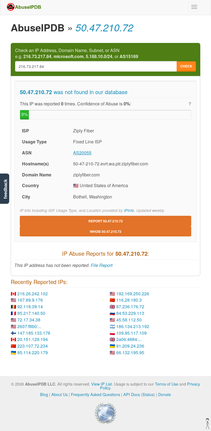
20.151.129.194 (32, 339)
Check (186, 66)
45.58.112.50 (129, 320)
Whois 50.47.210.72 (105, 231)
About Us (59, 394)
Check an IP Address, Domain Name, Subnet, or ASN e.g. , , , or (76, 53)
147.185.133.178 (33, 333)
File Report (101, 265)
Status (148, 394)
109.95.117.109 (131, 333)
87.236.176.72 (130, 306)
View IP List (101, 384)
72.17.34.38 (28, 320)
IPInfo (129, 210)
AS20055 (82, 152)
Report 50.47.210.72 (105, 221)
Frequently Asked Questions (95, 394)
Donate (164, 394)
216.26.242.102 (32, 293)
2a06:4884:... (128, 339)
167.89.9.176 (30, 300)
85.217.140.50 (31, 313)
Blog (44, 394)
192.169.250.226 (132, 293)
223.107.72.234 (32, 346)
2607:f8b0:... (29, 326)
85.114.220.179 (32, 352)
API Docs (131, 394)
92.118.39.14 (30, 306)
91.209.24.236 (130, 346)
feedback (5, 189)
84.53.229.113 (130, 313)
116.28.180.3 (129, 300)
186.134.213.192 (132, 326)
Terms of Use (166, 384)
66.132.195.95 (130, 352)
